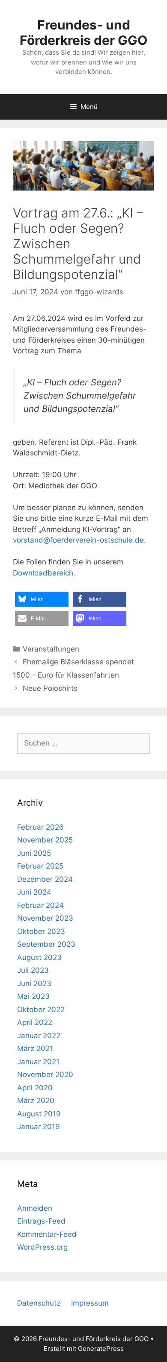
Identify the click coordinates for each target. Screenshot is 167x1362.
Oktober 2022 (41, 1009)
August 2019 (39, 1114)
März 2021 (35, 1048)
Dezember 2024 (45, 879)
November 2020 (45, 1074)
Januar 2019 (38, 1126)
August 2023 (39, 957)
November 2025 (45, 840)
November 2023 (45, 918)
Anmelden (34, 1208)
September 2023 (46, 944)
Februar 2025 (40, 866)
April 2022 (34, 1022)
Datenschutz (38, 1303)
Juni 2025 (34, 853)
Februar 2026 (40, 827)
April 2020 (35, 1087)
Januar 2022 (38, 1035)
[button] (42, 599)
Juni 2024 (34, 892)
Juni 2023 (34, 983)
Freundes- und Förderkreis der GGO (83, 32)
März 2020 (35, 1100)
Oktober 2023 (41, 931)
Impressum (90, 1303)
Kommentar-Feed (47, 1234)
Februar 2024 (40, 905)
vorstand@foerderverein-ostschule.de (78, 540)
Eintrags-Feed (41, 1221)
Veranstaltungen (51, 649)
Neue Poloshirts (50, 688)
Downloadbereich (43, 573)
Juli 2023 (33, 970)
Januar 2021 (38, 1061)
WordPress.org (42, 1247)
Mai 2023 (33, 996)
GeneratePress (101, 1348)
